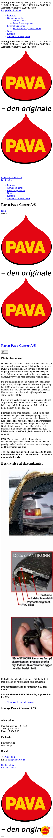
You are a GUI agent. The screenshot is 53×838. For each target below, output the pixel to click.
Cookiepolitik (7, 765)
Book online (15, 10)
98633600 (10, 757)
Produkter (11, 15)
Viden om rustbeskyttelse (18, 36)
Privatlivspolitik (8, 767)
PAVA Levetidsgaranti (23, 23)
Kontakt (11, 34)
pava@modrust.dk (16, 759)
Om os (10, 31)
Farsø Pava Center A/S (11, 177)
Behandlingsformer (16, 26)
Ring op (5, 10)
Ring (3, 211)
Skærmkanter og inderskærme (27, 28)
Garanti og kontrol (15, 18)
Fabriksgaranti (19, 20)
